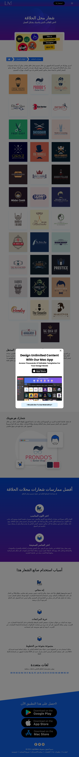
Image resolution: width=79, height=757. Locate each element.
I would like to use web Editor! (39, 405)
